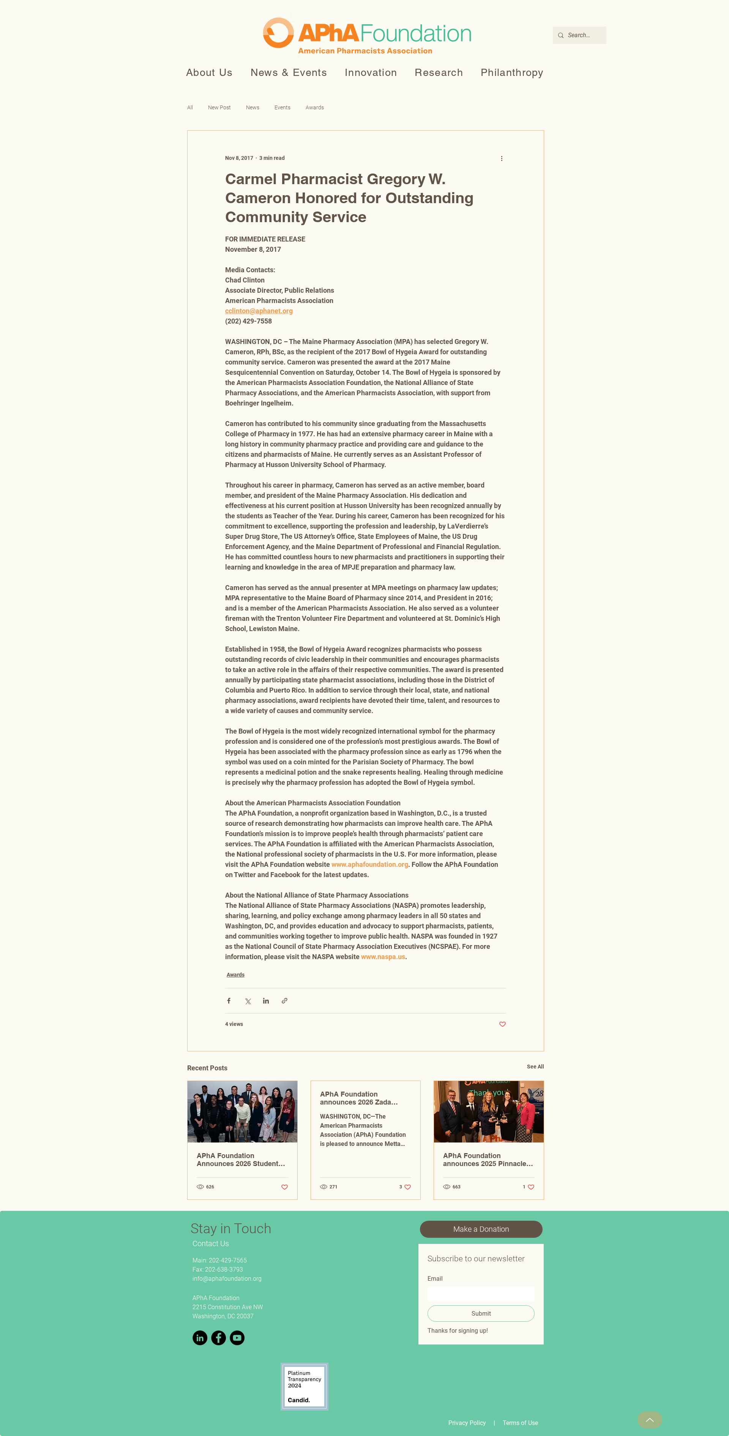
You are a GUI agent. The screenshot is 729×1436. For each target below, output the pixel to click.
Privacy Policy (467, 1423)
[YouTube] (237, 1337)
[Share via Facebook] (228, 1000)
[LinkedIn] (200, 1337)
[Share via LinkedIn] (266, 1000)
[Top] (649, 1419)
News (252, 107)
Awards (315, 107)
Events (282, 107)
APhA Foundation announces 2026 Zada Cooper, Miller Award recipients (355, 1098)
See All (535, 1067)
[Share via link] (284, 1000)
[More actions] (501, 158)
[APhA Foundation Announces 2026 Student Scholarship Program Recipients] (242, 1111)
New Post (219, 107)
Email (435, 1278)
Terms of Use (520, 1423)
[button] (209, 72)
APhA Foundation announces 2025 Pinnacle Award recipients (484, 1160)
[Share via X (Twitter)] (247, 1000)
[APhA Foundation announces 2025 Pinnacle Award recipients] (489, 1111)
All (190, 107)
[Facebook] (218, 1337)
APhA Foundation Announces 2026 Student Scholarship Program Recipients (237, 1160)
